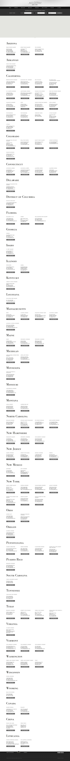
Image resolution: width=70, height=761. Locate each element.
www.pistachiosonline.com (10, 269)
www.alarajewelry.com (10, 408)
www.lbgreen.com (9, 172)
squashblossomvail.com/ (10, 156)
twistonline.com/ (37, 664)
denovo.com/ (51, 84)
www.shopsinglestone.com (39, 106)
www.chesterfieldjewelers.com (11, 392)
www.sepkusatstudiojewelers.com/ (11, 680)
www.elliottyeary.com (38, 144)
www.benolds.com (9, 614)
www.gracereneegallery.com (11, 52)
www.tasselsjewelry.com (10, 237)
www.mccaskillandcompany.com (11, 220)
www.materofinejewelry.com (10, 502)
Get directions (11, 54)
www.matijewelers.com (24, 473)
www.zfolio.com (8, 128)
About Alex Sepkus (10, 752)
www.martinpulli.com (52, 551)
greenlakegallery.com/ (10, 664)
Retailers (18, 752)
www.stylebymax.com (9, 376)
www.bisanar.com (9, 424)
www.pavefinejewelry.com (53, 95)
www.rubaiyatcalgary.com (25, 711)
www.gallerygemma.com (10, 711)
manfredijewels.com (52, 172)
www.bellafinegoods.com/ (25, 144)
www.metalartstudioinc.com (25, 359)
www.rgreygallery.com (10, 253)
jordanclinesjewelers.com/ (10, 286)
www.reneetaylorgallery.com (25, 52)
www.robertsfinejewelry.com (25, 615)
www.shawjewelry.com (10, 343)
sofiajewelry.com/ (52, 106)
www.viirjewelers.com (38, 51)
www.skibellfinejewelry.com (39, 615)
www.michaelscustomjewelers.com (11, 327)
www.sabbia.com (23, 221)
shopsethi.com (23, 106)
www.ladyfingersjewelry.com (25, 95)
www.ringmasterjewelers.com (54, 424)
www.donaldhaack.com (24, 425)
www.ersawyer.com (9, 95)
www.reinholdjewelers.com (10, 567)
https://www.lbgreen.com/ (25, 172)
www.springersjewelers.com (25, 343)
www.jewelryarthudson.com (10, 518)
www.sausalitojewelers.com (10, 106)
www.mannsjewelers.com (53, 489)
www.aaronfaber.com (9, 490)
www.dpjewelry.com (38, 424)
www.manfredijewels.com (39, 172)
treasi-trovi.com (23, 727)
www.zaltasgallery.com (38, 501)
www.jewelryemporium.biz (53, 143)
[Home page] (35, 3)
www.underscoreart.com (25, 408)
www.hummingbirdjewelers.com (40, 489)
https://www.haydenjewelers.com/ (26, 489)
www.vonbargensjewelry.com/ (40, 648)
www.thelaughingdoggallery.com (40, 220)
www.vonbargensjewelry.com (11, 648)
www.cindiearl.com (9, 598)
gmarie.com (8, 632)
